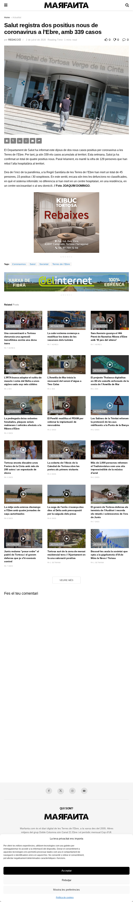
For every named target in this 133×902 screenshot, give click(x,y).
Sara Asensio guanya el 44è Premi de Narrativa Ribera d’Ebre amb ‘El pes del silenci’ (109, 336)
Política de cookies (65, 897)
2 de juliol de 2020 (36, 39)
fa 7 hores (9, 348)
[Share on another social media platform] (39, 141)
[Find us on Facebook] (49, 791)
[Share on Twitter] (13, 141)
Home (7, 17)
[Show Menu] (5, 5)
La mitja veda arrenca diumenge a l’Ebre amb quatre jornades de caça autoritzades (22, 510)
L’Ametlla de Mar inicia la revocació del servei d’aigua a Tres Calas (64, 381)
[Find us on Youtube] (84, 791)
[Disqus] (66, 641)
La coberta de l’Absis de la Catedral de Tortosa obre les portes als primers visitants (63, 466)
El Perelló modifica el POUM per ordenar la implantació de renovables (65, 421)
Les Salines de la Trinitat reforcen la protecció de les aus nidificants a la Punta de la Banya (110, 421)
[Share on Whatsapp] (26, 141)
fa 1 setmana (54, 562)
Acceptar (66, 870)
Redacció (14, 39)
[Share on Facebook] (7, 141)
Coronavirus (19, 264)
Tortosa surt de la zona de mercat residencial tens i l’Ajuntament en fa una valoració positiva (66, 554)
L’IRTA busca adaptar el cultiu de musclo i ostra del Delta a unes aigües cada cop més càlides (23, 381)
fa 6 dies (8, 518)
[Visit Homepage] (66, 5)
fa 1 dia (8, 389)
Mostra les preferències (66, 889)
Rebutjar (66, 880)
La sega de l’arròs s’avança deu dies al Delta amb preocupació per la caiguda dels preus (65, 510)
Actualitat (16, 17)
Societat (43, 264)
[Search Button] (127, 5)
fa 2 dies (8, 433)
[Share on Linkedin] (20, 141)
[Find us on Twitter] (60, 791)
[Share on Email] (32, 141)
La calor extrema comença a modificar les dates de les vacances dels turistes (63, 336)
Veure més (66, 580)
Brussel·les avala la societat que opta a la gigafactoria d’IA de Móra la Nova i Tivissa (109, 554)
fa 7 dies (95, 522)
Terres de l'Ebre (61, 264)
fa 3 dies (8, 477)
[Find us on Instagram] (72, 791)
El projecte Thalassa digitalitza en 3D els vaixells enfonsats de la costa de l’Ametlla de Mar (110, 381)
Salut (33, 264)
